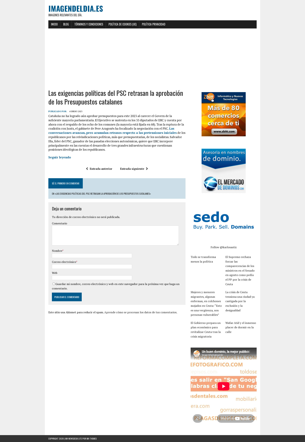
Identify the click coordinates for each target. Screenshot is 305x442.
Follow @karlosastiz (224, 247)
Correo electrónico (64, 262)
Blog (66, 24)
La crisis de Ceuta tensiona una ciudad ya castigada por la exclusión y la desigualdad (240, 301)
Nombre (57, 251)
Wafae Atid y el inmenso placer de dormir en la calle (240, 327)
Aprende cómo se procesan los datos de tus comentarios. (140, 312)
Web (54, 273)
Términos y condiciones (88, 24)
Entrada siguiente (132, 169)
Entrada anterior (101, 169)
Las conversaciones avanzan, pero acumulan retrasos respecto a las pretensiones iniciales (112, 130)
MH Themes (92, 438)
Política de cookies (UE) (122, 24)
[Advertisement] (152, 58)
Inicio (54, 24)
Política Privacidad (153, 24)
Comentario (59, 223)
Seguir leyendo (59, 157)
